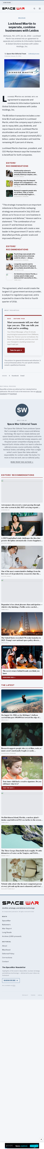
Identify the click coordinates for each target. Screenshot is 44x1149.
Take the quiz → (16, 350)
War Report (7, 929)
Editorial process (34, 54)
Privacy (25, 995)
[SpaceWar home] (13, 9)
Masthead (6, 950)
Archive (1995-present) (11, 936)
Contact (5, 961)
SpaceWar (6, 921)
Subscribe (7, 2)
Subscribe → (11, 980)
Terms (33, 995)
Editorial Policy (8, 954)
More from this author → (22, 462)
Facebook (15, 376)
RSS (14, 985)
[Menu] (40, 8)
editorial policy (33, 458)
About (4, 946)
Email (22, 376)
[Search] (34, 8)
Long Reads (7, 932)
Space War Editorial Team (16, 54)
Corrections (7, 958)
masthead (13, 394)
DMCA (40, 995)
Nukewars (6, 925)
